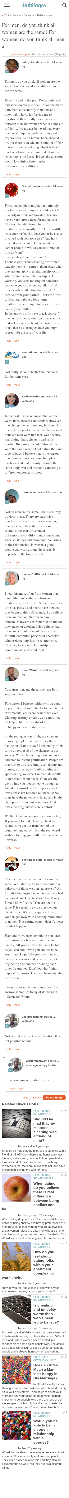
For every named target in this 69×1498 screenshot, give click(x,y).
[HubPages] (34, 5)
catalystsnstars (32, 62)
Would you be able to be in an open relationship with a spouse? (45, 1431)
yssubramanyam (32, 1016)
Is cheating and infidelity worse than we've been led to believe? (46, 1313)
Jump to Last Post (21, 54)
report (17, 174)
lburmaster (29, 492)
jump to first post (32, 1097)
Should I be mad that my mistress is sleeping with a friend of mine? (45, 1130)
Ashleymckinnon (33, 396)
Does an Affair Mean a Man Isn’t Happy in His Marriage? (45, 1371)
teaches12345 (31, 574)
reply (8, 174)
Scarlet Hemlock (32, 186)
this (53, 1065)
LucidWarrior (30, 670)
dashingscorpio (32, 859)
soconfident (30, 352)
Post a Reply (54, 1097)
